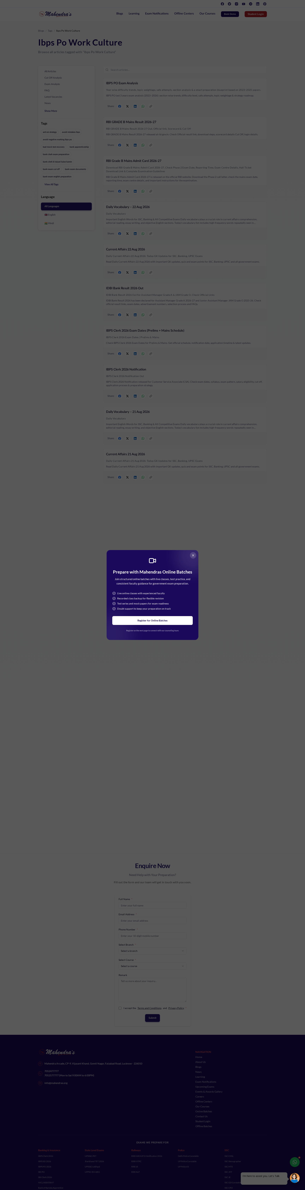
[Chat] (295, 1178)
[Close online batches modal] (193, 555)
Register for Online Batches (152, 620)
